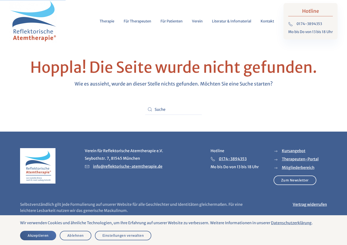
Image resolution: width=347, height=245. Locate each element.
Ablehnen (75, 235)
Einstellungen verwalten (123, 235)
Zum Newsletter (295, 180)
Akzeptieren (38, 235)
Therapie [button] (107, 21)
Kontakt (267, 21)
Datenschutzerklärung (291, 222)
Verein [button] (197, 21)
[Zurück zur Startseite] (33, 21)
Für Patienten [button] (171, 21)
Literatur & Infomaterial (231, 21)
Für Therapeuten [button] (137, 21)
